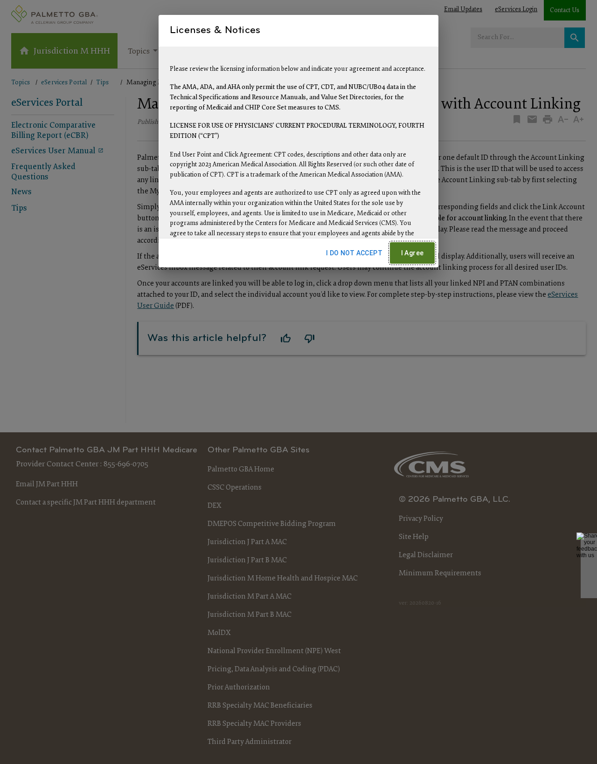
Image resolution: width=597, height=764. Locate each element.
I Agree (412, 253)
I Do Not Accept (354, 253)
